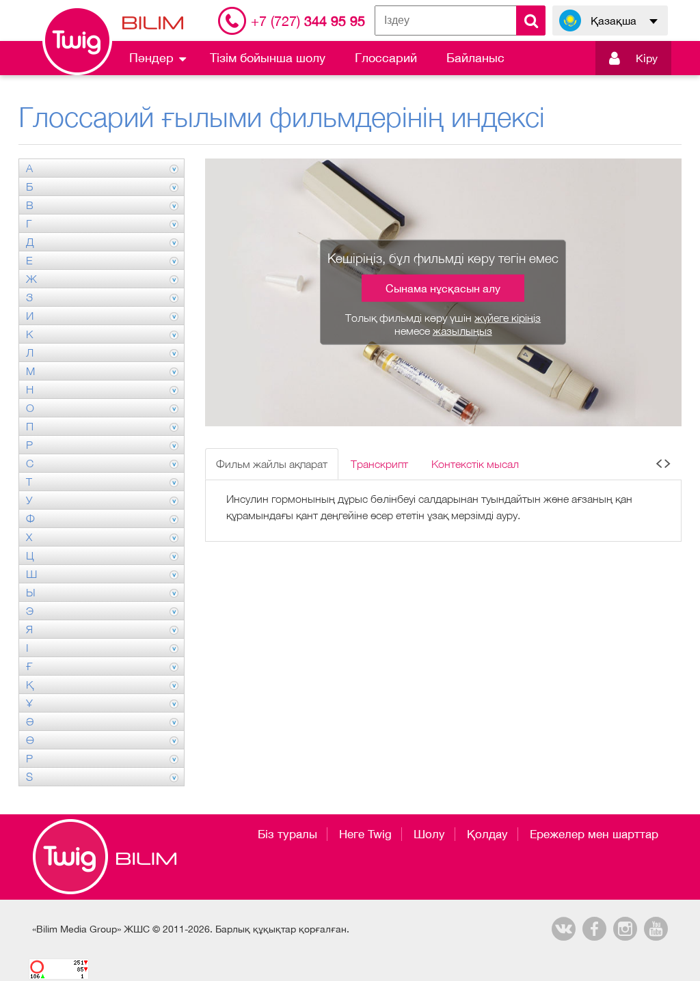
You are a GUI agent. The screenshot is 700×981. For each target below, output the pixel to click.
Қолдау (487, 834)
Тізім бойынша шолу (267, 58)
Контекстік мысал (475, 464)
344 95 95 (308, 21)
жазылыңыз (462, 330)
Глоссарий (386, 58)
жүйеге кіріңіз (507, 318)
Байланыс (475, 58)
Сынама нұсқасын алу (443, 288)
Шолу (429, 834)
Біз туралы (287, 834)
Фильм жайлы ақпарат (271, 464)
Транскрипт (379, 464)
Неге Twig (365, 834)
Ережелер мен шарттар (594, 834)
